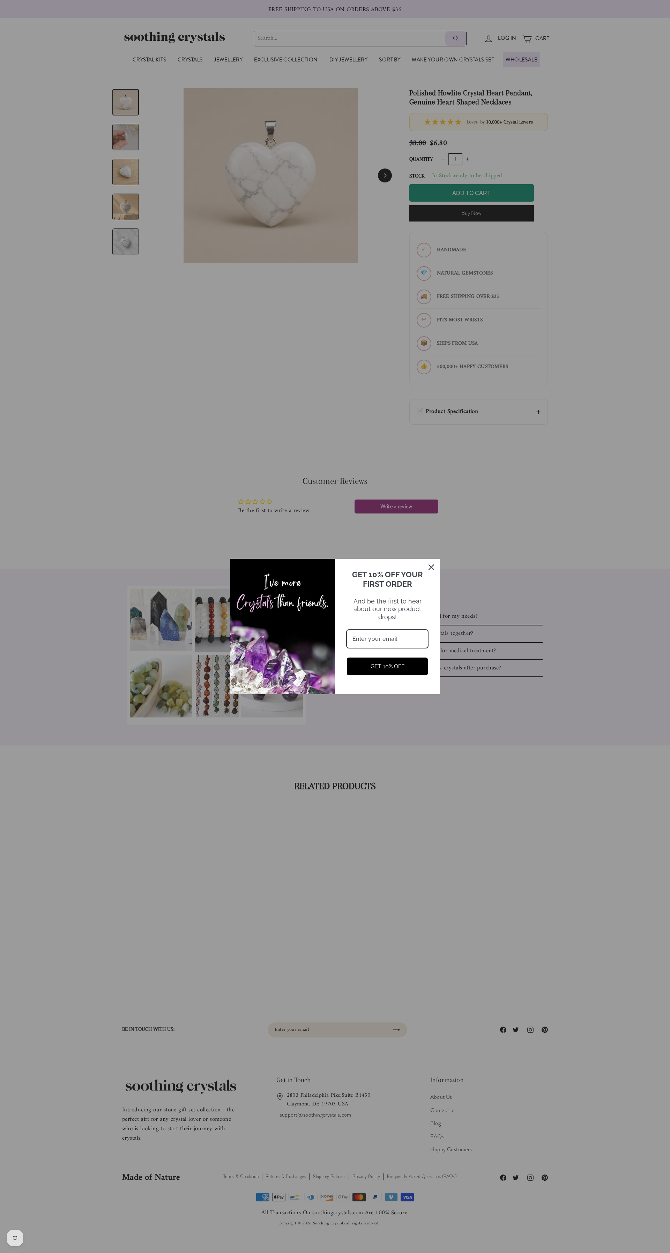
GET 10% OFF (387, 666)
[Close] (431, 567)
